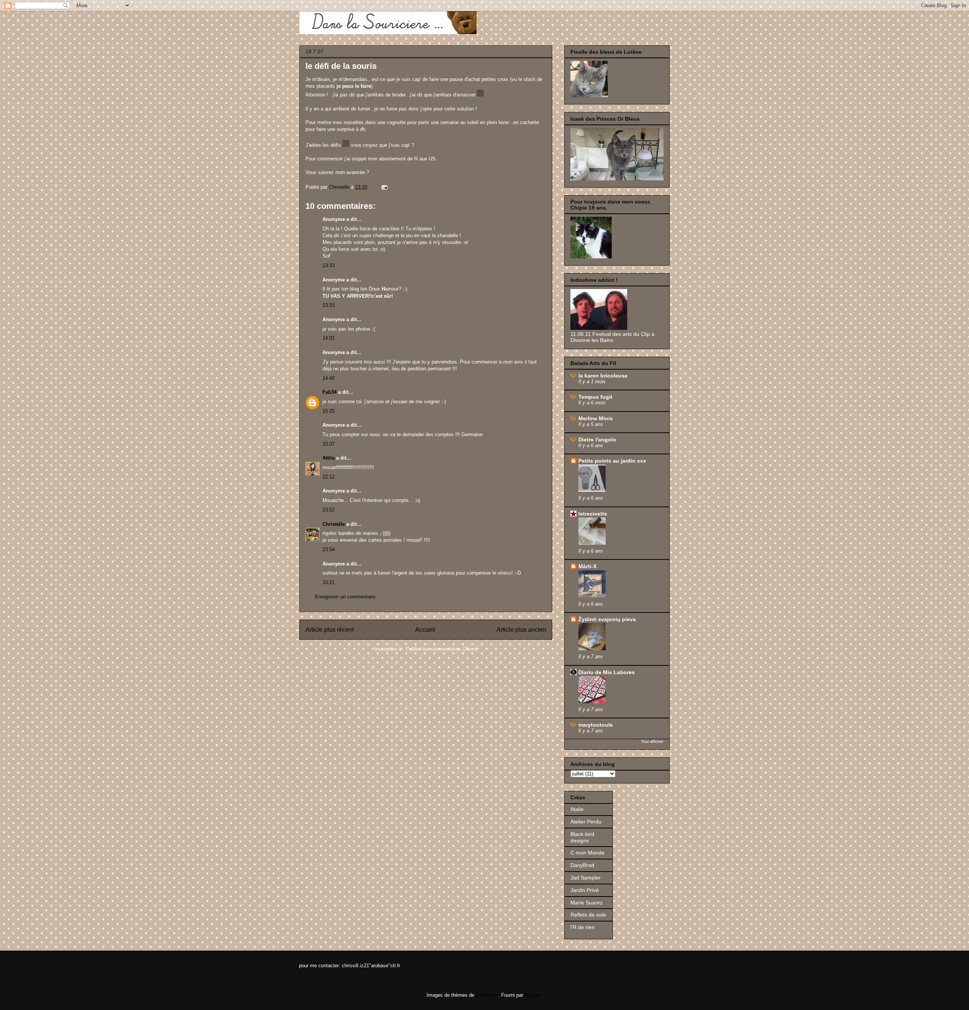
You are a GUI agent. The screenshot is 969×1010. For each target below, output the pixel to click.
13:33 (328, 265)
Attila (328, 458)
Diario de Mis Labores (606, 672)
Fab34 (329, 392)
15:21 (328, 582)
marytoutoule (595, 725)
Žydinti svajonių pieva (607, 619)
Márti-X (587, 566)
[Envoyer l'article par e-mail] (384, 187)
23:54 (328, 549)
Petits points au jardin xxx (612, 461)
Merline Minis (595, 418)
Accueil (425, 629)
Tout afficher (652, 741)
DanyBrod (582, 865)
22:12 (328, 477)
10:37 (328, 444)
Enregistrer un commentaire (345, 597)
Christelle (333, 524)
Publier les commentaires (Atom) (442, 649)
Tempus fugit (595, 397)
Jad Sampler (585, 878)
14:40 (328, 378)
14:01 (328, 338)
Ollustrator (487, 995)
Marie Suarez (586, 903)
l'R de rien (582, 927)
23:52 (328, 510)
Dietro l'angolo (597, 440)
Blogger (533, 995)
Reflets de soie (588, 915)
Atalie (577, 809)
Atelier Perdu (585, 822)
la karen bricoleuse (603, 376)
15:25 (328, 411)
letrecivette (592, 514)
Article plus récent (329, 629)
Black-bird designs (582, 837)
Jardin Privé (584, 890)
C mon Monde (587, 853)
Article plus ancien (521, 629)
